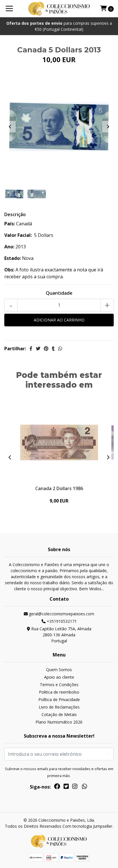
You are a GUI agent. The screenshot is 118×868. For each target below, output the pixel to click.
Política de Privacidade (59, 699)
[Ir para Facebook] (57, 787)
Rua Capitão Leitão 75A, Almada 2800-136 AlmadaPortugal (60, 635)
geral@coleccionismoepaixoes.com (61, 613)
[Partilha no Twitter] (38, 348)
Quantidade (59, 293)
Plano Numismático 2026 (59, 722)
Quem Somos (59, 669)
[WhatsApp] (84, 787)
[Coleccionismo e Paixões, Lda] (59, 8)
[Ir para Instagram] (74, 787)
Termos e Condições (59, 684)
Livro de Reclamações (59, 707)
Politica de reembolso (59, 692)
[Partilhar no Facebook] (31, 348)
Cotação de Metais (59, 714)
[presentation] (10, 126)
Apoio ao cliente (59, 677)
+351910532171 (61, 621)
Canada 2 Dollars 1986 (59, 488)
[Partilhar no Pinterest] (46, 348)
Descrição (15, 214)
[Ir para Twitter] (66, 787)
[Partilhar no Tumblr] (53, 348)
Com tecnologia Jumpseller (87, 826)
